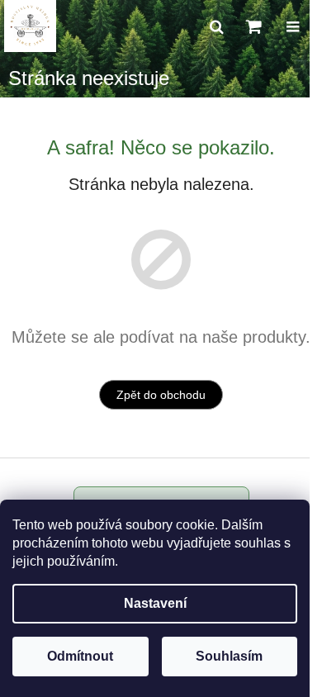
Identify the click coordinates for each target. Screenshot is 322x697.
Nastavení (155, 603)
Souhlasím (229, 656)
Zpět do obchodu (161, 394)
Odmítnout (80, 656)
